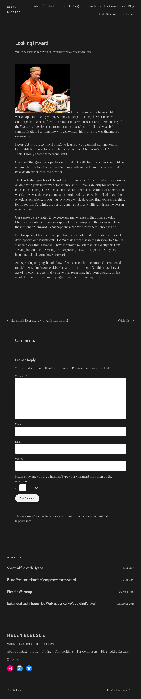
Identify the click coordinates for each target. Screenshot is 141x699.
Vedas (103, 222)
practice (77, 51)
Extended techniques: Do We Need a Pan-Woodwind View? (51, 603)
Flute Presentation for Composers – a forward (41, 579)
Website (19, 458)
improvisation (44, 51)
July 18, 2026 (127, 568)
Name (18, 424)
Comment (21, 376)
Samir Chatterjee (68, 116)
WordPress (128, 690)
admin (30, 51)
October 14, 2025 (125, 580)
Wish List (124, 320)
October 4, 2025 (126, 591)
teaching (86, 51)
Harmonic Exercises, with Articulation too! (39, 320)
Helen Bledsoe (26, 635)
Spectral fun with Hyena (25, 568)
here (39, 149)
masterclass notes (62, 51)
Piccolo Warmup (19, 591)
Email (18, 441)
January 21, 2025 (125, 603)
